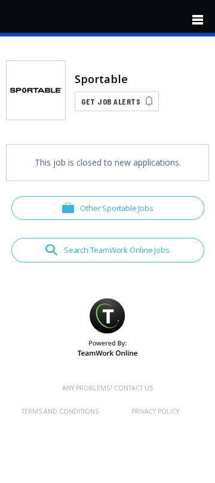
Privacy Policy (155, 411)
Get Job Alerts (110, 101)
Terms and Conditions (60, 411)
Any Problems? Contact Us (107, 388)
